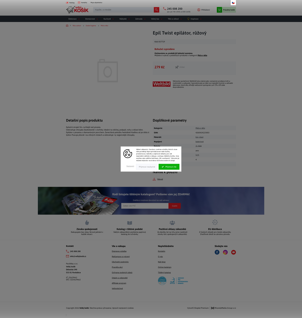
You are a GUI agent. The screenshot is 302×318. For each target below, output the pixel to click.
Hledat (156, 10)
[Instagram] (225, 252)
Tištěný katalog (164, 272)
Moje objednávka (96, 2)
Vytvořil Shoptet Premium (198, 308)
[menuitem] (74, 19)
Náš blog (162, 262)
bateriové (200, 141)
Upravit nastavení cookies (123, 308)
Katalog (71, 3)
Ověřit (174, 206)
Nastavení (130, 166)
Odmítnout (146, 167)
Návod (160, 179)
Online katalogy (164, 267)
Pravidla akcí (117, 267)
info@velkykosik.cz (78, 256)
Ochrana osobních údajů (122, 272)
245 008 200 (75, 251)
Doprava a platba (119, 251)
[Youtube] (233, 252)
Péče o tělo (202, 55)
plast (201, 137)
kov (197, 137)
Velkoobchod (117, 288)
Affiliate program (119, 283)
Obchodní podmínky (120, 262)
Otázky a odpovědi (120, 278)
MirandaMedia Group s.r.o (225, 308)
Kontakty (84, 2)
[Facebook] (217, 252)
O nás (160, 256)
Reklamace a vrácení (121, 256)
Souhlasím (169, 167)
